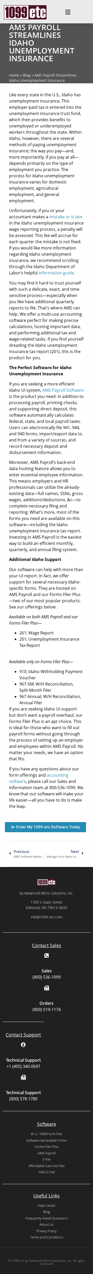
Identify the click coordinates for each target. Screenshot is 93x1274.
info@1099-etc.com (46, 916)
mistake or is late (65, 217)
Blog (26, 75)
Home (14, 75)
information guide (56, 273)
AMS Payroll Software (63, 390)
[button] (68, 12)
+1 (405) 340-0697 (23, 1066)
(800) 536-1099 (47, 977)
